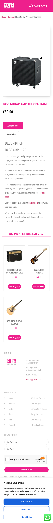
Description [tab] (11, 134)
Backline (11, 16)
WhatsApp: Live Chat (33, 379)
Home (3, 16)
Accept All (26, 502)
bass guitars (33, 202)
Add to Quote (12, 125)
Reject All (26, 517)
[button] (41, 58)
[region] (26, 500)
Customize (26, 509)
